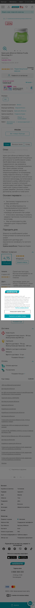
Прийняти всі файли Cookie (17, 316)
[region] (17, 304)
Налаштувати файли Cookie (17, 311)
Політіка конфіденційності (22, 307)
